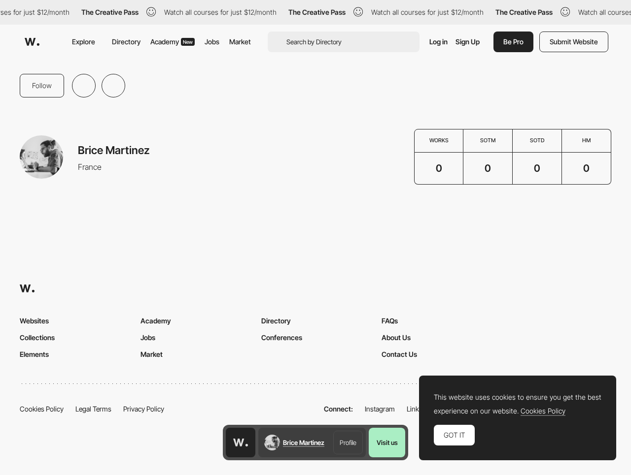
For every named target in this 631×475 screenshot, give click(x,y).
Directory (126, 41)
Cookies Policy (42, 409)
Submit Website (574, 41)
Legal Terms (93, 409)
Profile (348, 442)
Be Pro (513, 41)
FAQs (390, 321)
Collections (37, 337)
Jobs (212, 41)
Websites (34, 321)
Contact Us (399, 354)
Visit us (387, 442)
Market (240, 41)
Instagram (380, 409)
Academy (171, 41)
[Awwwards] (32, 42)
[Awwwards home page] (240, 442)
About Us (396, 337)
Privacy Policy (143, 409)
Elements (34, 354)
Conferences (281, 337)
